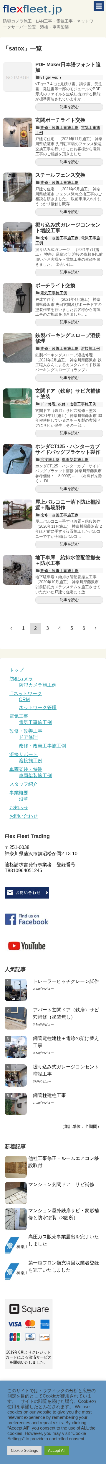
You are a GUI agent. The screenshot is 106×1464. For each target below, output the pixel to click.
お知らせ (18, 807)
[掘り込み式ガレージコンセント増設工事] (17, 237)
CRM (24, 699)
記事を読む (69, 107)
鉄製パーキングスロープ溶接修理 (67, 338)
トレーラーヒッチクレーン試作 (66, 981)
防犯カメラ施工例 (38, 684)
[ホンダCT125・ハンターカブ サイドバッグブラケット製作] (17, 459)
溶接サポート (23, 754)
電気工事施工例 (53, 293)
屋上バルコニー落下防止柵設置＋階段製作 (67, 504)
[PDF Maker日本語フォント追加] (17, 77)
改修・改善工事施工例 (59, 127)
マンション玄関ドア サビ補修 (61, 1184)
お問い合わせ (23, 816)
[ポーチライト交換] (17, 298)
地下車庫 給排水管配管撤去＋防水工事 (67, 560)
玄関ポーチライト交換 (60, 120)
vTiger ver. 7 (51, 77)
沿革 (23, 798)
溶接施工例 (90, 348)
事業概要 (18, 792)
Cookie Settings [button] (24, 1450)
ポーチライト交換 (55, 285)
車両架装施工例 (75, 459)
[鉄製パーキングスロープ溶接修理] (17, 348)
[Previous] (11, 628)
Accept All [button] (56, 1450)
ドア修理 (48, 404)
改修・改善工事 (25, 730)
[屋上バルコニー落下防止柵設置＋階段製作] (17, 514)
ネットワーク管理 (38, 707)
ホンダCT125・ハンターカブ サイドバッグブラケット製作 (70, 449)
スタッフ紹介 (23, 784)
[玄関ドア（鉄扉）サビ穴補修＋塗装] (17, 403)
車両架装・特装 (25, 769)
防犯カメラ (21, 678)
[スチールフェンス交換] (17, 187)
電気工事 (18, 716)
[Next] (95, 628)
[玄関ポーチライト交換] (17, 132)
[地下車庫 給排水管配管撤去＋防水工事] (17, 570)
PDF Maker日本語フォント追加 (68, 67)
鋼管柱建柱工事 (49, 1095)
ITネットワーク (25, 693)
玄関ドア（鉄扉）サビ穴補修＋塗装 (67, 393)
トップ (16, 670)
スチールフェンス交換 (60, 175)
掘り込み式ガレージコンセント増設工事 (67, 227)
